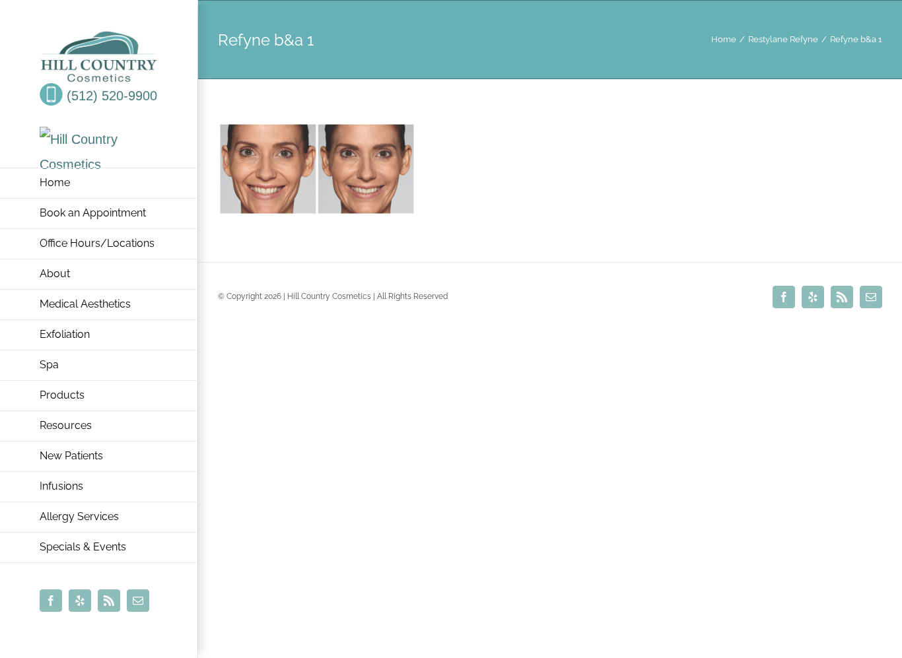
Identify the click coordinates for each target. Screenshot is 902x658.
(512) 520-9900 (110, 95)
